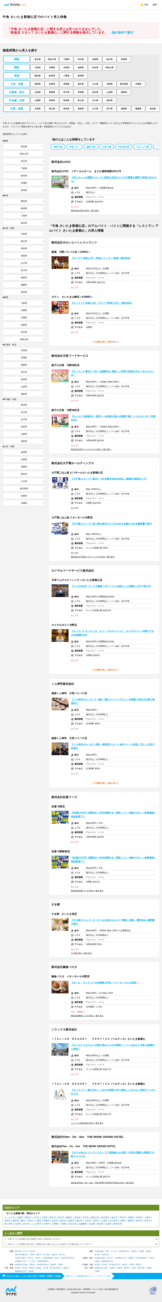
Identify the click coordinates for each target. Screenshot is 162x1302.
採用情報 (86, 1289)
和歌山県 (109, 67)
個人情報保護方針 (112, 1289)
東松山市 (95, 1217)
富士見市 (113, 1220)
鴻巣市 (131, 1217)
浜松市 (45, 1264)
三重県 (66, 76)
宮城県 (81, 92)
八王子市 (24, 1251)
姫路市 (134, 1251)
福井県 (109, 100)
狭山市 (114, 1217)
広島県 (37, 108)
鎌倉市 (54, 1254)
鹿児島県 (124, 84)
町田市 (32, 1251)
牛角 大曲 (106, 147)
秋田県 (95, 92)
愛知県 (37, 76)
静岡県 (81, 76)
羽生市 (123, 1217)
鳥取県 (66, 108)
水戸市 (23, 1261)
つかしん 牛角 (142, 147)
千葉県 (66, 59)
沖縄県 (138, 84)
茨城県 (95, 59)
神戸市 (127, 1251)
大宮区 (37, 1258)
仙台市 (123, 1258)
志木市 (55, 1220)
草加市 (7, 1220)
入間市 (38, 1220)
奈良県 (95, 67)
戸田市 (30, 1220)
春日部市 (105, 1217)
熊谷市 (28, 1217)
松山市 (23, 1271)
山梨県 (37, 100)
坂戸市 (139, 1220)
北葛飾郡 (82, 1224)
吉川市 (26, 1224)
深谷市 (139, 1217)
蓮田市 (131, 1220)
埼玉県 (81, 59)
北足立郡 (72, 1224)
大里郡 (63, 1224)
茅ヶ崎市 (47, 1254)
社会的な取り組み (74, 1289)
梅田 (102, 1251)
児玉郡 (92, 1224)
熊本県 (81, 84)
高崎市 (45, 1261)
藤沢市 (39, 1254)
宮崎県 (109, 84)
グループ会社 (97, 1289)
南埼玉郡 (117, 1224)
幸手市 (147, 1220)
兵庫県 (52, 67)
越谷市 (16, 1220)
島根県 (81, 108)
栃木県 (109, 59)
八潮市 (104, 1220)
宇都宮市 (70, 1258)
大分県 (95, 84)
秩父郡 (100, 1224)
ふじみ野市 (36, 1224)
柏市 (57, 1258)
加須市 (77, 1217)
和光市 (63, 1220)
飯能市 (69, 1217)
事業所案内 (60, 1289)
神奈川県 (52, 59)
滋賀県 (81, 67)
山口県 (95, 108)
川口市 (36, 1217)
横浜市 (25, 1254)
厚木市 (61, 1254)
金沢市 (117, 1264)
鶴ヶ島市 (8, 1224)
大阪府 (37, 67)
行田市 (44, 1217)
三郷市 (123, 1220)
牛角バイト (74, 147)
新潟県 (66, 100)
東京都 (37, 59)
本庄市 (86, 1217)
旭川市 (110, 1258)
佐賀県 (52, 84)
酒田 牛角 (91, 147)
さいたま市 (9, 1217)
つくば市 (31, 1261)
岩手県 (66, 92)
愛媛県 (138, 108)
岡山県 (52, 108)
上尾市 (147, 1217)
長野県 (52, 100)
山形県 (109, 92)
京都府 (66, 67)
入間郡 (55, 1224)
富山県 (81, 100)
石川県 (95, 100)
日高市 (18, 1224)
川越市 (20, 1217)
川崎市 (32, 1254)
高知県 (153, 108)
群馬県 (124, 59)
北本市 (96, 1220)
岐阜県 (52, 76)
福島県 (124, 92)
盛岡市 (143, 1258)
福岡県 (37, 84)
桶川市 (79, 1220)
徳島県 (124, 108)
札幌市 (103, 1258)
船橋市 (50, 1258)
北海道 (37, 92)
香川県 (109, 108)
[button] (156, 146)
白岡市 (47, 1224)
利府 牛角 (57, 147)
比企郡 (108, 1224)
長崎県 (66, 84)
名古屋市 (24, 1264)
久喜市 (88, 1220)
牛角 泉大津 (123, 147)
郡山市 (110, 1261)
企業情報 (50, 1289)
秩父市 (53, 1217)
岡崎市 (32, 1264)
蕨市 (23, 1220)
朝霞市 (47, 1220)
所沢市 (61, 1217)
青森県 (52, 92)
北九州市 (103, 1268)
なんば (113, 1251)
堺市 (107, 1251)
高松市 (58, 1268)
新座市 (71, 1220)
